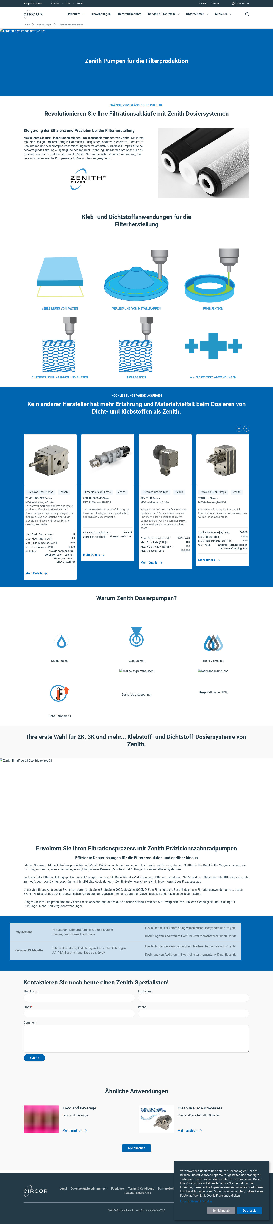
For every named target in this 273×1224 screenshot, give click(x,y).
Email (27, 1007)
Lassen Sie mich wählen (196, 1201)
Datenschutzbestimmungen (89, 1188)
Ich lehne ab (221, 1210)
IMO (68, 3)
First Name (31, 991)
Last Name (145, 991)
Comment (30, 1022)
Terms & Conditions (141, 1188)
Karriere (215, 3)
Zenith (80, 3)
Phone (142, 1007)
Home (27, 24)
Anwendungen (101, 14)
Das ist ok (249, 1210)
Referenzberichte (129, 14)
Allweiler (55, 3)
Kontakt (203, 3)
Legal (63, 1188)
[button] (83, 14)
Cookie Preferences (137, 1193)
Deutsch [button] (241, 4)
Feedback (117, 1188)
